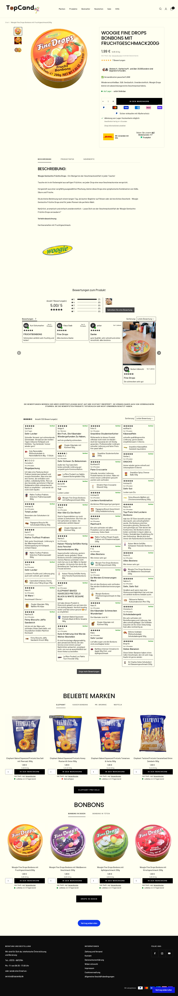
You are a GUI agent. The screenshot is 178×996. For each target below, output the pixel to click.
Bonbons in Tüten (101, 813)
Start (7, 22)
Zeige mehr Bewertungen (89, 671)
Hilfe (117, 9)
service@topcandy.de (14, 976)
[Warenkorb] (171, 9)
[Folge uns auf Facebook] (154, 953)
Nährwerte (89, 159)
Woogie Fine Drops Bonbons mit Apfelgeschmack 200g (110, 868)
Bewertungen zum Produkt (89, 290)
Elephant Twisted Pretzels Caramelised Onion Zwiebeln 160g (153, 759)
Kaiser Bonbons (80, 705)
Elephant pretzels (89, 790)
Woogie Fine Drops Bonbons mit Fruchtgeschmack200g (25, 868)
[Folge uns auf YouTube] (169, 953)
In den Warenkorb (29, 772)
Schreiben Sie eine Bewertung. (120, 310)
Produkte (73, 9)
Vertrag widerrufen (89, 923)
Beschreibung (44, 159)
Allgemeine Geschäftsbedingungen (99, 976)
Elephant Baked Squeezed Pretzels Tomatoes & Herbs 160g (110, 759)
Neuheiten (98, 9)
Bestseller (85, 9)
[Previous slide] (19, 353)
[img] (28, 330)
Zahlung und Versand (93, 951)
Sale (109, 9)
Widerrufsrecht (91, 964)
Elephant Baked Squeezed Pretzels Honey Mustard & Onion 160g (67, 759)
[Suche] (160, 9)
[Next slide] (159, 353)
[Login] (166, 9)
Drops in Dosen (89, 899)
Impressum (89, 968)
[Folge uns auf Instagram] (162, 953)
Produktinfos (67, 159)
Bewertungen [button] (27, 319)
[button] (85, 299)
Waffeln (118, 705)
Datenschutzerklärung (94, 960)
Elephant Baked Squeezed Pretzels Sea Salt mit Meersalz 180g (25, 759)
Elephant (61, 705)
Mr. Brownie (101, 705)
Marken (62, 9)
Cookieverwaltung (92, 972)
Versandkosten (117, 56)
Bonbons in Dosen (76, 813)
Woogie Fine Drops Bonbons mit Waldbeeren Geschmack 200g (67, 868)
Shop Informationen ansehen (115, 125)
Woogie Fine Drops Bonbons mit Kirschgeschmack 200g (153, 868)
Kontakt (88, 956)
